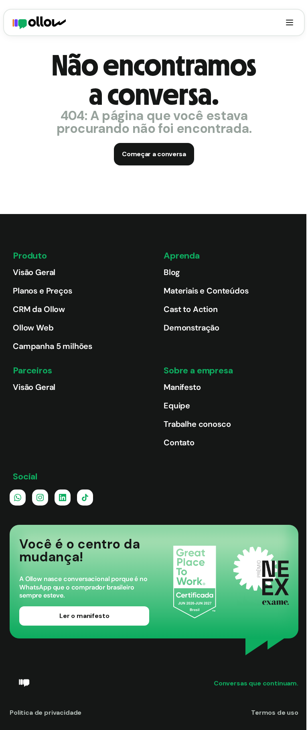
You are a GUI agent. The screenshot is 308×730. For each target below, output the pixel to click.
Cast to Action (191, 309)
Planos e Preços (42, 290)
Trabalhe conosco (197, 424)
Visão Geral (34, 272)
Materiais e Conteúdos (206, 290)
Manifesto (182, 387)
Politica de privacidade (45, 712)
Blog (172, 272)
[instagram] (40, 497)
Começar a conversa (154, 154)
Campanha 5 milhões (52, 346)
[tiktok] (85, 497)
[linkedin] (63, 497)
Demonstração (191, 327)
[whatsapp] (18, 497)
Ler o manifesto (84, 616)
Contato (179, 442)
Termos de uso (274, 712)
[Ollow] (39, 22)
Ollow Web (33, 327)
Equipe (177, 405)
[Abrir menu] (290, 22)
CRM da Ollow (39, 309)
